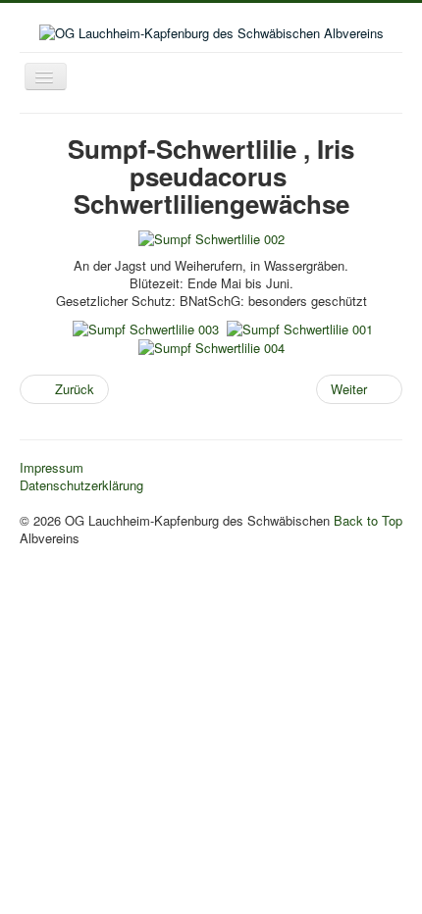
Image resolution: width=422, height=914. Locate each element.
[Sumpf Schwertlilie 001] (300, 327)
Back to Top (368, 520)
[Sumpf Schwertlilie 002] (211, 237)
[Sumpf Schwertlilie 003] (146, 327)
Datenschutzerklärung (81, 485)
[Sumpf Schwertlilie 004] (211, 346)
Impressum (51, 468)
